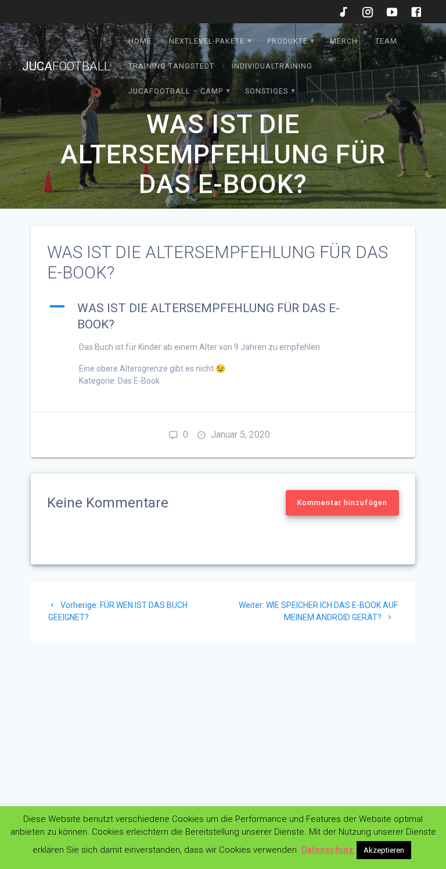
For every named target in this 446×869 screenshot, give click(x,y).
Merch (344, 41)
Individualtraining (272, 66)
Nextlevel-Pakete (206, 41)
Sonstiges (266, 91)
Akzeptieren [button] (384, 850)
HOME (140, 41)
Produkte (287, 41)
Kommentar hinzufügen (342, 503)
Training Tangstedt (171, 66)
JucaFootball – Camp (175, 91)
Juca (66, 66)
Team (386, 41)
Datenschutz (327, 850)
